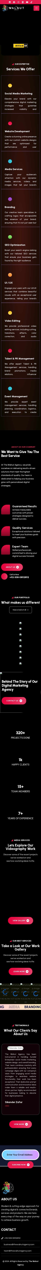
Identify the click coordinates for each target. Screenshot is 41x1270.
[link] (4, 576)
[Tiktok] (31, 2)
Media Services (13, 169)
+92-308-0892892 (19, 577)
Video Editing (12, 320)
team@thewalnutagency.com (17, 1251)
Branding (10, 207)
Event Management (16, 396)
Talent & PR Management (19, 358)
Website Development (17, 131)
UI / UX (9, 282)
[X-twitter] (23, 2)
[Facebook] (14, 2)
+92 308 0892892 (12, 1238)
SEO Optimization (15, 244)
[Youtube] (27, 2)
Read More (11, 112)
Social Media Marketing (18, 93)
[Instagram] (18, 2)
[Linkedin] (10, 2)
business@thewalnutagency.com (19, 1244)
